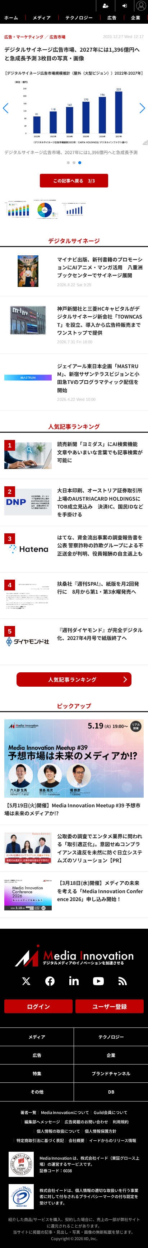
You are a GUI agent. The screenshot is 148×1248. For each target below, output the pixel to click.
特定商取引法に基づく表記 (40, 1140)
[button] (22, 109)
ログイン (38, 1006)
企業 (135, 17)
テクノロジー (79, 17)
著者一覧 (28, 1112)
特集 (37, 1073)
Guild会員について (111, 1112)
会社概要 (76, 1140)
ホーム (11, 17)
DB (111, 1092)
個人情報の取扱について (58, 1131)
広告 (112, 17)
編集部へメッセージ (42, 1121)
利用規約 (121, 1121)
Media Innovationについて (65, 1112)
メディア (42, 17)
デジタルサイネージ (74, 240)
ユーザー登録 (109, 1006)
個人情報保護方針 (100, 1131)
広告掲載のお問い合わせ (86, 1121)
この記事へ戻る (74, 180)
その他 (37, 1092)
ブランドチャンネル (111, 1073)
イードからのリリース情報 (112, 1140)
